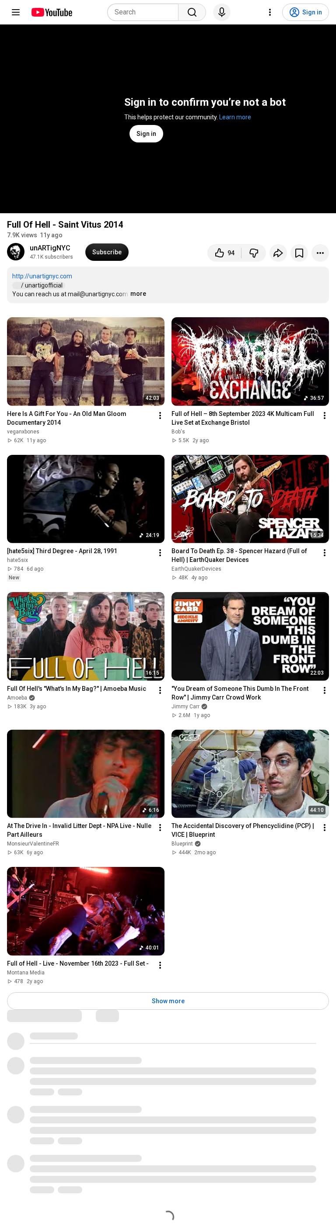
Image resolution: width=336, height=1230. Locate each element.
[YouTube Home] (51, 12)
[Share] (278, 253)
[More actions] (320, 253)
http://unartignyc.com (42, 276)
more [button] (138, 293)
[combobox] (145, 12)
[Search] (192, 12)
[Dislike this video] (254, 253)
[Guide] (15, 12)
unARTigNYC (50, 248)
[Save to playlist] (299, 253)
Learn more (235, 117)
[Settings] (270, 12)
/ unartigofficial (42, 285)
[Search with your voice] (222, 12)
